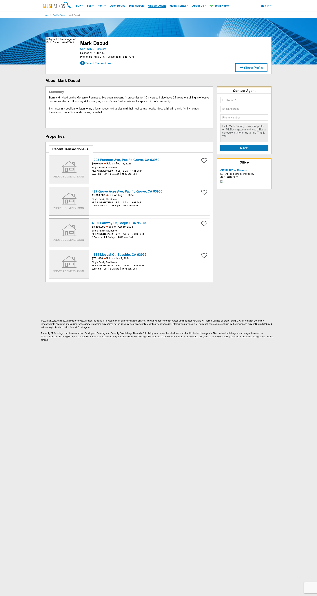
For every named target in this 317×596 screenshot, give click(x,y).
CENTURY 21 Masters (93, 49)
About (198, 5)
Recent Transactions (70, 149)
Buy (78, 5)
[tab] (71, 149)
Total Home (221, 5)
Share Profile (253, 67)
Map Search (136, 5)
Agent (157, 5)
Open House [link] (117, 5)
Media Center (178, 5)
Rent (100, 5)
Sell (89, 5)
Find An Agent (59, 14)
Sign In (264, 5)
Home (46, 14)
